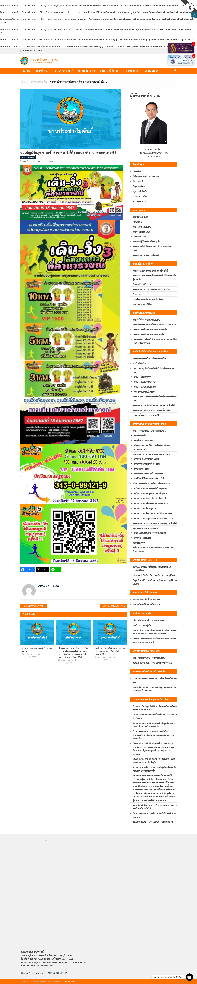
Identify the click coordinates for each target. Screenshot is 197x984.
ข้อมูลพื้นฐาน (42, 71)
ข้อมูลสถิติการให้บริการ (142, 284)
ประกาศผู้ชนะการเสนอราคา (145, 382)
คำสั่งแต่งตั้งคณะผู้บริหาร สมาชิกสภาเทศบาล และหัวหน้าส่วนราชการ (153, 549)
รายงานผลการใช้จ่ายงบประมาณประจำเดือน (150, 329)
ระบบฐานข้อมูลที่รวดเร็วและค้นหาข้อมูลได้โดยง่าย (153, 822)
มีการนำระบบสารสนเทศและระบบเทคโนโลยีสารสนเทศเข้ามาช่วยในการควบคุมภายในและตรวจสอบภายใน (153, 735)
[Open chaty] (189, 977)
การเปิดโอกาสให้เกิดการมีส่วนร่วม (146, 604)
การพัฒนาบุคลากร (141, 469)
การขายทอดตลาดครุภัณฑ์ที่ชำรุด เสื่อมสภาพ (37, 649)
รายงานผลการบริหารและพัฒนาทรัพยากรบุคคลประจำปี (155, 523)
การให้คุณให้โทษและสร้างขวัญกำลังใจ (149, 478)
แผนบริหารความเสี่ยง (141, 232)
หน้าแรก (27, 71)
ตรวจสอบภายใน (140, 236)
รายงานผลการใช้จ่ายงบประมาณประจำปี (149, 334)
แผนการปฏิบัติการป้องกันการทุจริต (146, 241)
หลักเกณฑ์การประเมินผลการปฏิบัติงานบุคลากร (153, 513)
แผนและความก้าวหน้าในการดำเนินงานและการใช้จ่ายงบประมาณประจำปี (155, 341)
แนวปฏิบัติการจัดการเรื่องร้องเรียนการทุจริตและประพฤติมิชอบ (152, 569)
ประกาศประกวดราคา (142, 377)
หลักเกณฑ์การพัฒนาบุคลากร (145, 508)
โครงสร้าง (137, 171)
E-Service (137, 294)
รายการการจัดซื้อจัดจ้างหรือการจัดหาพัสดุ (149, 358)
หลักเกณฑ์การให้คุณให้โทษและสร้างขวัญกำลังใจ (153, 518)
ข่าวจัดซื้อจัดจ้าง (139, 363)
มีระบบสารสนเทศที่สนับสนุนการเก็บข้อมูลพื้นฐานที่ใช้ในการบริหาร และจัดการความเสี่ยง (154, 725)
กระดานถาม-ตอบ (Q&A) (142, 304)
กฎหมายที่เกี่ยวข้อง (140, 191)
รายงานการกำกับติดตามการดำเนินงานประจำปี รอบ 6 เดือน (154, 248)
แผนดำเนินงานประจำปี (142, 227)
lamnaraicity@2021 (48, 161)
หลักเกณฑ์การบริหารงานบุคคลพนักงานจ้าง (151, 503)
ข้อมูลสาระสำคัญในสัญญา (144, 392)
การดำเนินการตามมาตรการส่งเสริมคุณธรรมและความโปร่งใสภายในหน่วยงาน (154, 689)
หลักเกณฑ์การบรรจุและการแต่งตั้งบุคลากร (151, 493)
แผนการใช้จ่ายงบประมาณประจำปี (146, 319)
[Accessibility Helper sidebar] (194, 15)
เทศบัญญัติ (137, 222)
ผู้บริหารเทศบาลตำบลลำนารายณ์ (146, 176)
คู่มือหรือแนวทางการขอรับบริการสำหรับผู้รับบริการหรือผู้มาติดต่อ (154, 277)
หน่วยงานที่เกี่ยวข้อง (110, 71)
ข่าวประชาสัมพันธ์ (64, 71)
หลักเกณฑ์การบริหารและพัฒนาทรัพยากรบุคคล (151, 483)
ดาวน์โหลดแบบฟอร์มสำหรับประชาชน (148, 299)
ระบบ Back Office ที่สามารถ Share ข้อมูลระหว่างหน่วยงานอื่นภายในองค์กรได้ (155, 807)
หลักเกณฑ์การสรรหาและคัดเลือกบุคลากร (150, 488)
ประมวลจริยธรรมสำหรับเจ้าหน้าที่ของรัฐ (150, 533)
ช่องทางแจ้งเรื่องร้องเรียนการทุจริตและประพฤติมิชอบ (154, 575)
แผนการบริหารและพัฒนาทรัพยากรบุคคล (149, 431)
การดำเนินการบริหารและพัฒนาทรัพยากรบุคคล (151, 454)
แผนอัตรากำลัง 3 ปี (141, 435)
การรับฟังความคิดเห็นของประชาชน (147, 599)
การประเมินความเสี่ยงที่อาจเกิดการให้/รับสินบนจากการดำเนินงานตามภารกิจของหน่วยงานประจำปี (155, 632)
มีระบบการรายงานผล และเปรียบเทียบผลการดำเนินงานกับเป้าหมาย (155, 716)
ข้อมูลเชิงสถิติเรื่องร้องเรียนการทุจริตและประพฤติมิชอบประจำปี (155, 582)
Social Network (139, 201)
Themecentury (69, 981)
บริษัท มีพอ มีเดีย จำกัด (57, 973)
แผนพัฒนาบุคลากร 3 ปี (143, 440)
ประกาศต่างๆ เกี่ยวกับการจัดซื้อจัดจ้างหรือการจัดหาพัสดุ (153, 370)
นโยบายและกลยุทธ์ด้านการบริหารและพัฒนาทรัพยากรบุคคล (152, 447)
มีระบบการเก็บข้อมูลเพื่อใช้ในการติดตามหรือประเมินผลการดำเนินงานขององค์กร (155, 708)
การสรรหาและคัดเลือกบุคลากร (146, 459)
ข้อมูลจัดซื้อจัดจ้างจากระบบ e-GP (146, 415)
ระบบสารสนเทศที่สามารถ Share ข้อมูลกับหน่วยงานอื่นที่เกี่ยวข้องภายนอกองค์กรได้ (154, 769)
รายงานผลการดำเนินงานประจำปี (146, 255)
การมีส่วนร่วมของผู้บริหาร (143, 625)
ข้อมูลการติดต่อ (152, 71)
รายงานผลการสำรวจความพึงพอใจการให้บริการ (151, 289)
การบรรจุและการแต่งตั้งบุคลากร (147, 464)
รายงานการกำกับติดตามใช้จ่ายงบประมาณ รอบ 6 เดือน (154, 324)
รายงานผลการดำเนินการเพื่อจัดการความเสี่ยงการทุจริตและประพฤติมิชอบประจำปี (154, 640)
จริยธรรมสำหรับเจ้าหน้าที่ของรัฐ (145, 528)
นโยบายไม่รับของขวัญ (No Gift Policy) (148, 620)
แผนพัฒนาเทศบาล (140, 217)
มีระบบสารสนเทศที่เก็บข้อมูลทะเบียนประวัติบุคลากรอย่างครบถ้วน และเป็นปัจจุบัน (154, 761)
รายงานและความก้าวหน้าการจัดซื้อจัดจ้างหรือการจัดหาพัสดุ (155, 398)
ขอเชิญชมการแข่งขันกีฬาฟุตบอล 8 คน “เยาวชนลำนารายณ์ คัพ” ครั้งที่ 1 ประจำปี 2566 (110, 651)
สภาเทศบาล (132, 71)
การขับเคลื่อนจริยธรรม (143, 538)
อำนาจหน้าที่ (138, 181)
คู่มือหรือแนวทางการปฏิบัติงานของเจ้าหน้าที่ (150, 270)
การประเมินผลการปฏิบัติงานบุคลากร (148, 473)
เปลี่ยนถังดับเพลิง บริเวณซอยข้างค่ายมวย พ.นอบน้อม (115, 606)
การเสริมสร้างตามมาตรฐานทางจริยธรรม (149, 658)
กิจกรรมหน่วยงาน (86, 71)
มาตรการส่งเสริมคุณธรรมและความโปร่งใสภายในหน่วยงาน (155, 680)
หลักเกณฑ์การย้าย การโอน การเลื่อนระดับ (150, 498)
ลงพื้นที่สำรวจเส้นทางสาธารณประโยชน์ (35, 606)
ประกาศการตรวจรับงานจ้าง (145, 387)
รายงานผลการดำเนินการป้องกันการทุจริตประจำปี (152, 663)
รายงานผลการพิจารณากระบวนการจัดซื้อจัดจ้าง (152, 410)
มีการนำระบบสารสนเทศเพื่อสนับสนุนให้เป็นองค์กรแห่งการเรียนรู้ (154, 815)
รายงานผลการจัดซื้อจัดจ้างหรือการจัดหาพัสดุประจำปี (154, 405)
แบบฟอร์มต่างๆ (139, 543)
